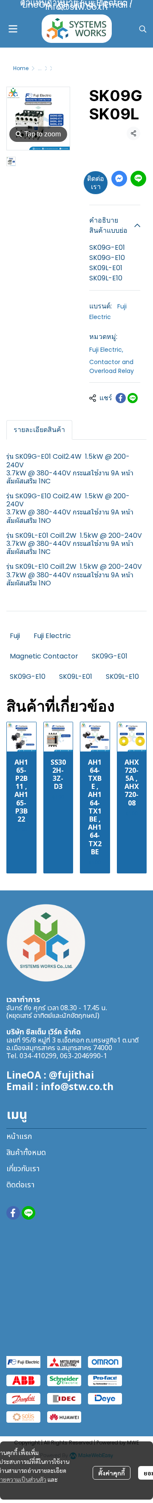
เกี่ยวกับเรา (23, 1169)
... (40, 68)
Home (20, 68)
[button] (143, 29)
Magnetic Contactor (44, 656)
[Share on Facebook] (121, 398)
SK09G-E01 (110, 656)
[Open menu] (12, 28)
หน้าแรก (19, 1136)
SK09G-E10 (27, 676)
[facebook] (13, 1213)
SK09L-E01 (75, 676)
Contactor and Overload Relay (111, 366)
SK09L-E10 (122, 676)
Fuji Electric (106, 349)
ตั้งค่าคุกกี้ (111, 1473)
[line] (28, 1213)
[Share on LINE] (133, 398)
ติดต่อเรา (95, 183)
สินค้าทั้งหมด (26, 1152)
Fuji (15, 636)
